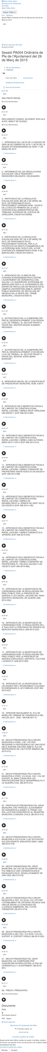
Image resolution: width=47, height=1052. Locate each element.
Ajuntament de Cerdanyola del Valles (23, 1025)
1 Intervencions (9, 153)
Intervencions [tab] (28, 78)
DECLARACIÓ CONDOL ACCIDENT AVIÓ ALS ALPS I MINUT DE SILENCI (23, 120)
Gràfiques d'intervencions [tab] (14, 82)
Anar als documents (12, 87)
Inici (3, 15)
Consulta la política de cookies (23, 1037)
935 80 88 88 (23, 1032)
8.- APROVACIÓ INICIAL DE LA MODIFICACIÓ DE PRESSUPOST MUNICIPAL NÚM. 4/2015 (23, 382)
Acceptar (14, 1050)
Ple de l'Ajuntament (13, 67)
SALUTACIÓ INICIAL (11, 98)
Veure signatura (9, 1022)
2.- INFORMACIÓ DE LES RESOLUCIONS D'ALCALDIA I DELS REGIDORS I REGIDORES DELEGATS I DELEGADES (21, 173)
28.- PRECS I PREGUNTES (14, 990)
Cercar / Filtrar (8, 12)
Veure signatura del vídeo (12, 45)
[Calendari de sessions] (26, 3)
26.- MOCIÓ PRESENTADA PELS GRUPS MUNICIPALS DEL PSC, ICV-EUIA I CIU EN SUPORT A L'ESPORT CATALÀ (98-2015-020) (23, 934)
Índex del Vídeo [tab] (11, 78)
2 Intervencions (9, 257)
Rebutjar (4, 1050)
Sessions (9, 15)
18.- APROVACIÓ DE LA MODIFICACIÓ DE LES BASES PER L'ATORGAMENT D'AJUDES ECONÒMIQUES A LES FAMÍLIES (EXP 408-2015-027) (23, 686)
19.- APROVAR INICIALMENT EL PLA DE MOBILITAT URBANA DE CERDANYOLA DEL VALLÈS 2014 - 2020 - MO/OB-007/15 (23, 715)
